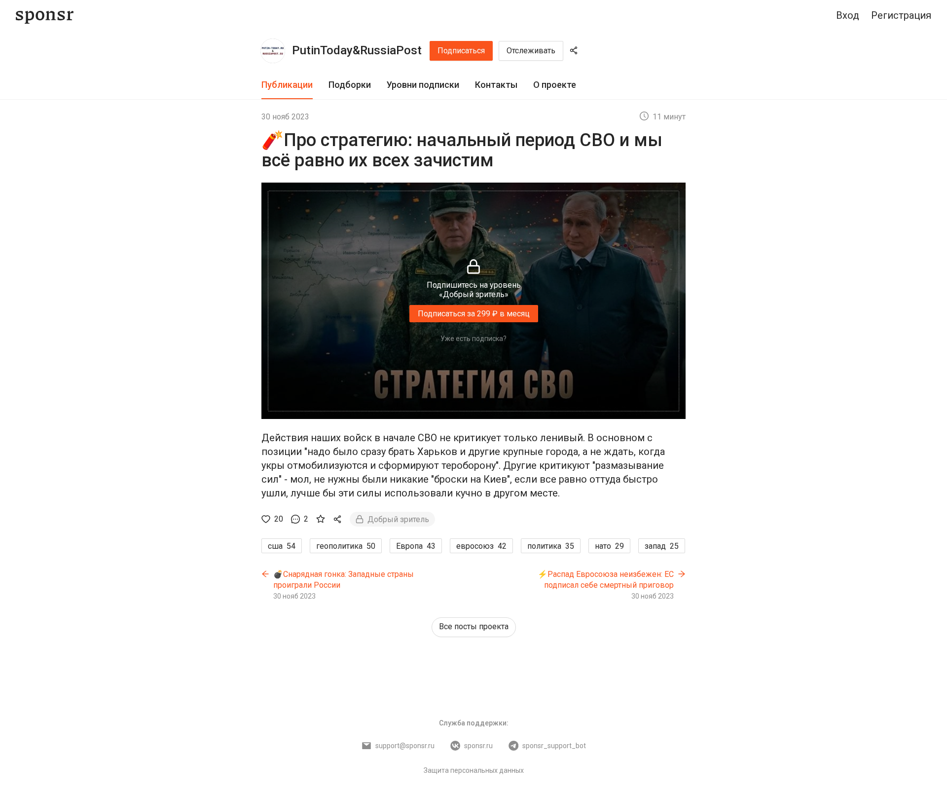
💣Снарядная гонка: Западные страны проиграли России (343, 579)
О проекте (554, 84)
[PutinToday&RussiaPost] (272, 50)
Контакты (496, 84)
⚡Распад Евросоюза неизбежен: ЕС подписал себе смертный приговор (606, 579)
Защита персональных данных (474, 770)
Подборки (349, 84)
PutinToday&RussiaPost (357, 50)
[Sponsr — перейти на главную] (44, 15)
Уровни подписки (423, 84)
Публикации (287, 84)
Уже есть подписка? (473, 338)
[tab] (287, 85)
